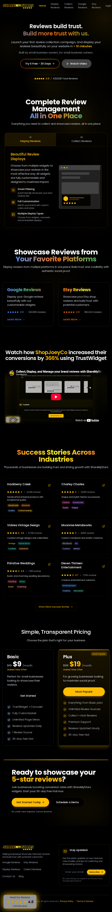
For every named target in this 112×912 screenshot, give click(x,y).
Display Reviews (55, 5)
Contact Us (8, 876)
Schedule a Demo (67, 802)
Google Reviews (82, 5)
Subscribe (94, 872)
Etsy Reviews (96, 5)
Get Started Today (28, 802)
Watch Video (78, 63)
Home (42, 5)
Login (108, 5)
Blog (21, 876)
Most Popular (83, 691)
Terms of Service (84, 901)
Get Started (28, 696)
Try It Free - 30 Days (38, 63)
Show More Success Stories (54, 606)
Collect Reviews (68, 5)
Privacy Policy (66, 901)
